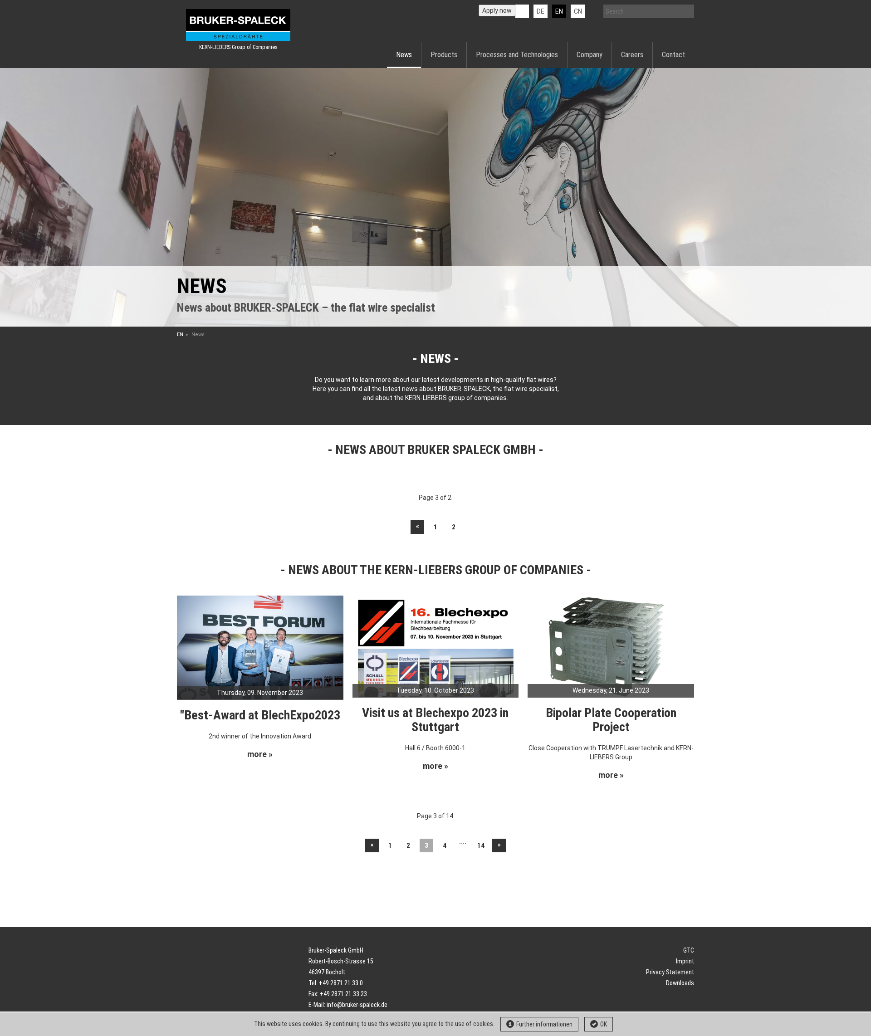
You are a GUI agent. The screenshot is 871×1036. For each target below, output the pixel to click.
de (540, 11)
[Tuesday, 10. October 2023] (435, 646)
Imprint (685, 961)
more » (260, 754)
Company (589, 54)
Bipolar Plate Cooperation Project (611, 719)
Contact (673, 54)
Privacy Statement (670, 972)
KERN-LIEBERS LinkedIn (522, 11)
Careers (632, 54)
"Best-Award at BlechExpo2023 (260, 715)
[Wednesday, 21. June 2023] (611, 646)
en (559, 11)
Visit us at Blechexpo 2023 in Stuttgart (435, 719)
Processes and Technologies (517, 54)
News (404, 54)
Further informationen (544, 1024)
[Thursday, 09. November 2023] (260, 646)
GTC (688, 950)
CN (578, 11)
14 (480, 845)
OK (603, 1024)
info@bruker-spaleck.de (357, 1004)
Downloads (680, 983)
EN (180, 334)
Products (444, 54)
